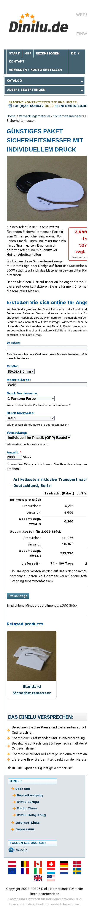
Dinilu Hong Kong (31, 815)
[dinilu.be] (25, 864)
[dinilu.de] (64, 864)
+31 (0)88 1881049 (28, 106)
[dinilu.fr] (25, 871)
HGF (27, 53)
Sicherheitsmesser (67, 116)
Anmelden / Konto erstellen (35, 70)
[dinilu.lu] (51, 871)
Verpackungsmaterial (34, 116)
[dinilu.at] (12, 864)
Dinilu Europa (28, 802)
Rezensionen (47, 53)
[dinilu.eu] (12, 871)
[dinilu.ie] (38, 871)
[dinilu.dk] (77, 864)
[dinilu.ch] (51, 864)
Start (14, 53)
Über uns (22, 789)
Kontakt (17, 61)
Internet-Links (27, 823)
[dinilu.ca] (38, 864)
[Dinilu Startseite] (39, 22)
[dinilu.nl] (64, 871)
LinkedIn (20, 850)
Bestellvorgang (30, 795)
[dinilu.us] (51, 878)
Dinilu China (27, 808)
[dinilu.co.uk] (38, 878)
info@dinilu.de (73, 106)
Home (11, 116)
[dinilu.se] (77, 871)
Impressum (24, 829)
